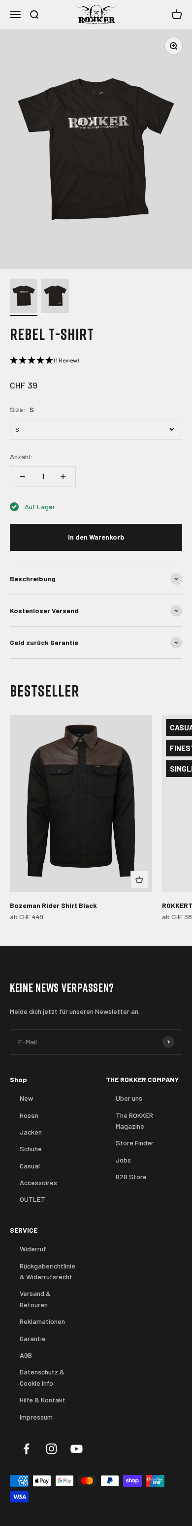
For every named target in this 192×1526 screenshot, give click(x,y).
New (26, 1098)
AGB (26, 1355)
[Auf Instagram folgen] (51, 1448)
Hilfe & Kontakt (42, 1400)
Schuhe (31, 1148)
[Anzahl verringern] (22, 477)
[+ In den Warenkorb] (139, 879)
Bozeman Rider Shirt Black (53, 905)
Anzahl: (21, 456)
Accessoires (38, 1182)
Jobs (123, 1160)
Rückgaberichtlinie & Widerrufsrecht (47, 1271)
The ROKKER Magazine (134, 1120)
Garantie (33, 1338)
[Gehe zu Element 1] (23, 297)
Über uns (129, 1098)
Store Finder (135, 1142)
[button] (96, 360)
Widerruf (33, 1248)
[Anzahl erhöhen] (63, 477)
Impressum (36, 1417)
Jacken (31, 1132)
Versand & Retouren (35, 1298)
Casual (30, 1166)
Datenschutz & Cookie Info (42, 1377)
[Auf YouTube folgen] (76, 1448)
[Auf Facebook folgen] (26, 1448)
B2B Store (131, 1176)
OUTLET (32, 1199)
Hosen (29, 1115)
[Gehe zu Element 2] (55, 297)
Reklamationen (42, 1321)
